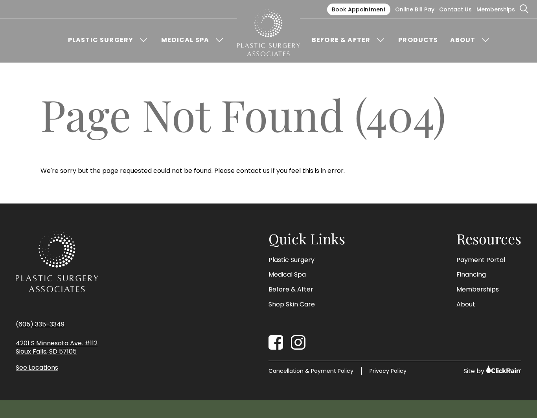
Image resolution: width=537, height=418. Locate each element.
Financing (471, 274)
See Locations (37, 368)
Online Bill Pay (414, 9)
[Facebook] (275, 342)
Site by (474, 371)
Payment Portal (480, 260)
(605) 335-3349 (40, 324)
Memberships (495, 9)
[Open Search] (524, 9)
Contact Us (455, 9)
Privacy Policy (388, 371)
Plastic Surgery (100, 40)
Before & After (341, 40)
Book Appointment (359, 9)
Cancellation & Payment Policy (310, 371)
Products (418, 40)
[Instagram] (298, 342)
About (463, 40)
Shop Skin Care (291, 304)
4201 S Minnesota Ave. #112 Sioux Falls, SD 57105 (56, 347)
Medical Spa (185, 40)
